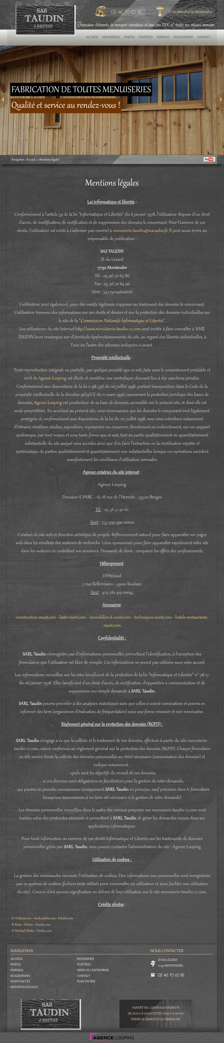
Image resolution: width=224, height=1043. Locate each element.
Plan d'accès (20, 982)
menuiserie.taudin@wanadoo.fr (140, 231)
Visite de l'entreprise (93, 970)
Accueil (92, 37)
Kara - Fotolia (24, 925)
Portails (163, 37)
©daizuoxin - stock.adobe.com (35, 918)
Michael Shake (24, 931)
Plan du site (86, 982)
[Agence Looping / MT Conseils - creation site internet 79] (112, 1036)
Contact (203, 37)
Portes (129, 37)
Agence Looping (52, 378)
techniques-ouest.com (153, 617)
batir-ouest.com (73, 617)
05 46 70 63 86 (126, 12)
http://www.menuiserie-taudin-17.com (108, 329)
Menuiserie (111, 37)
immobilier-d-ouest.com (110, 617)
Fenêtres (145, 37)
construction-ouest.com (36, 617)
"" (121, 321)
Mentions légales (49, 160)
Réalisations (183, 37)
